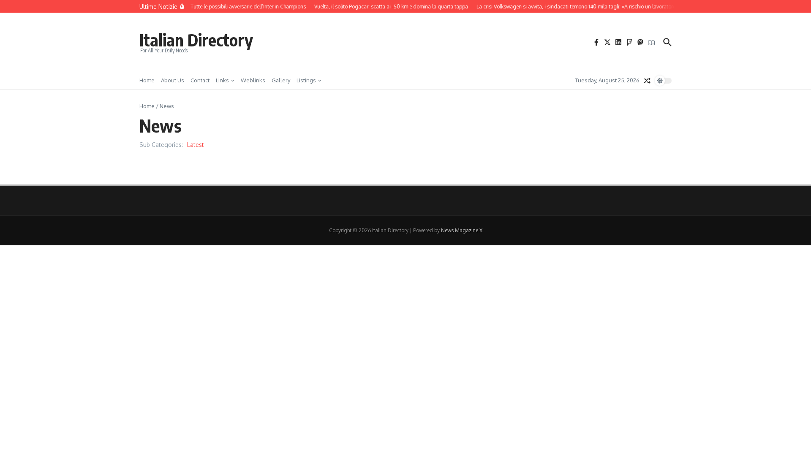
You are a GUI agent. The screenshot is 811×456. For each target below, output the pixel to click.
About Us (172, 80)
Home (147, 80)
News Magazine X (461, 230)
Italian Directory (196, 39)
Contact (200, 80)
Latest (195, 144)
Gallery (281, 80)
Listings (306, 80)
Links (222, 80)
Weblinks (253, 80)
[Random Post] (647, 80)
